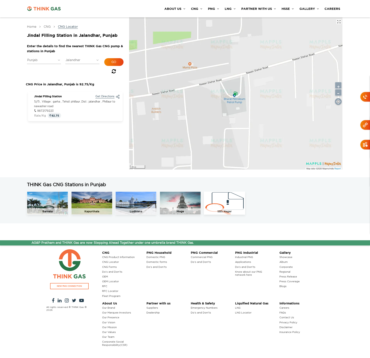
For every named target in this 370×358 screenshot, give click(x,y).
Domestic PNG (155, 257)
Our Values (109, 332)
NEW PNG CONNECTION (69, 286)
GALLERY (307, 8)
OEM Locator (110, 281)
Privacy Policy (288, 322)
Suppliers (152, 308)
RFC (104, 286)
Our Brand (108, 308)
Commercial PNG (202, 257)
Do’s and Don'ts (112, 272)
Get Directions (104, 96)
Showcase (285, 257)
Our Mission (109, 327)
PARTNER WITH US (256, 8)
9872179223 (45, 111)
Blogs (283, 286)
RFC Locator (110, 291)
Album (283, 262)
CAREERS (332, 8)
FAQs (282, 313)
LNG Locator (243, 313)
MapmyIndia (328, 168)
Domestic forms (156, 262)
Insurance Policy (289, 332)
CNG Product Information (118, 257)
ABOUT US (172, 8)
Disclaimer (286, 327)
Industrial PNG (244, 257)
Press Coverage (289, 281)
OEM (105, 277)
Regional (284, 272)
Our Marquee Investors (116, 313)
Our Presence (110, 317)
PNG (211, 8)
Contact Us (286, 317)
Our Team (108, 337)
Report (337, 168)
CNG (194, 8)
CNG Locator (110, 262)
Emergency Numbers (204, 308)
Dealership (153, 313)
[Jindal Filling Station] (236, 93)
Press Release (288, 277)
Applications (243, 262)
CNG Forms (109, 267)
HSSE (286, 8)
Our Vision (108, 322)
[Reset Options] (114, 72)
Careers (284, 308)
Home (31, 26)
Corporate (286, 267)
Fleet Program (111, 296)
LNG (228, 8)
